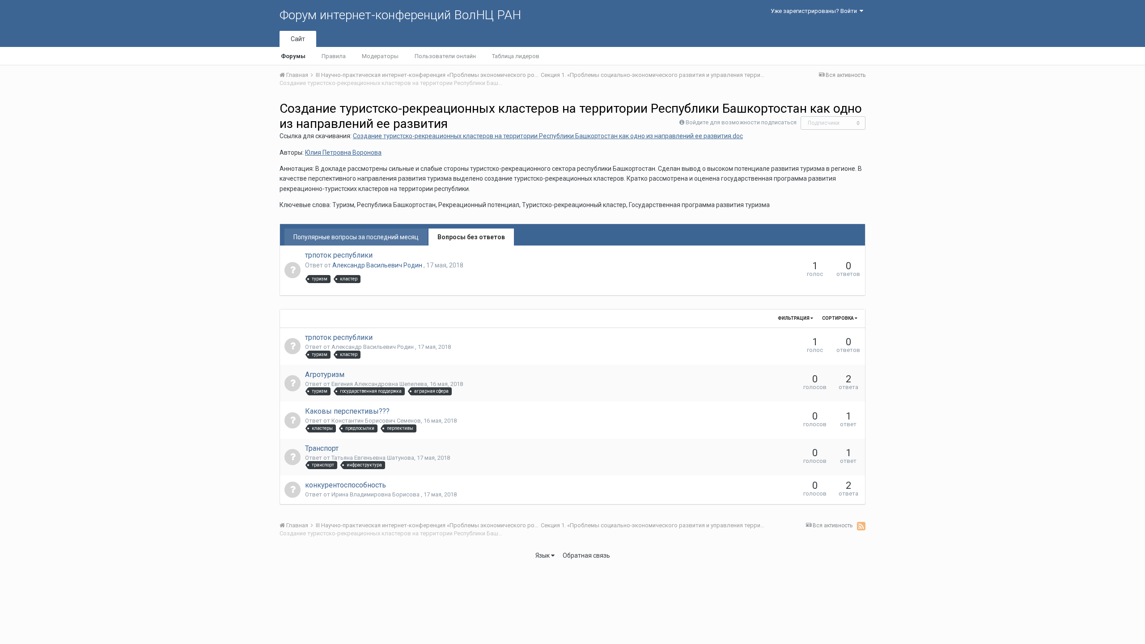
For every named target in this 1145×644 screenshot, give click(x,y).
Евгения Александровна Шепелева (379, 384)
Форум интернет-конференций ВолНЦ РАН (400, 15)
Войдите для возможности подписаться (741, 122)
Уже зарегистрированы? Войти (815, 11)
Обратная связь (586, 555)
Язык (543, 555)
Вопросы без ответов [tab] (471, 237)
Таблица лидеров (515, 56)
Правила (334, 56)
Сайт (298, 38)
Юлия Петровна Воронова (343, 152)
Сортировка (838, 318)
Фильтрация (794, 318)
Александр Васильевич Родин (378, 265)
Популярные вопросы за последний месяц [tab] (356, 237)
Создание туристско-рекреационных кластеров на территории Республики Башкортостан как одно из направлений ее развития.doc (548, 136)
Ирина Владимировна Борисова (376, 494)
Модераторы (380, 56)
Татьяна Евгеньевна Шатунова (372, 457)
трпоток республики (339, 255)
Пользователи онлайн (445, 56)
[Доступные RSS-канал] (861, 526)
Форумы (293, 56)
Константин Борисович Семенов (376, 420)
